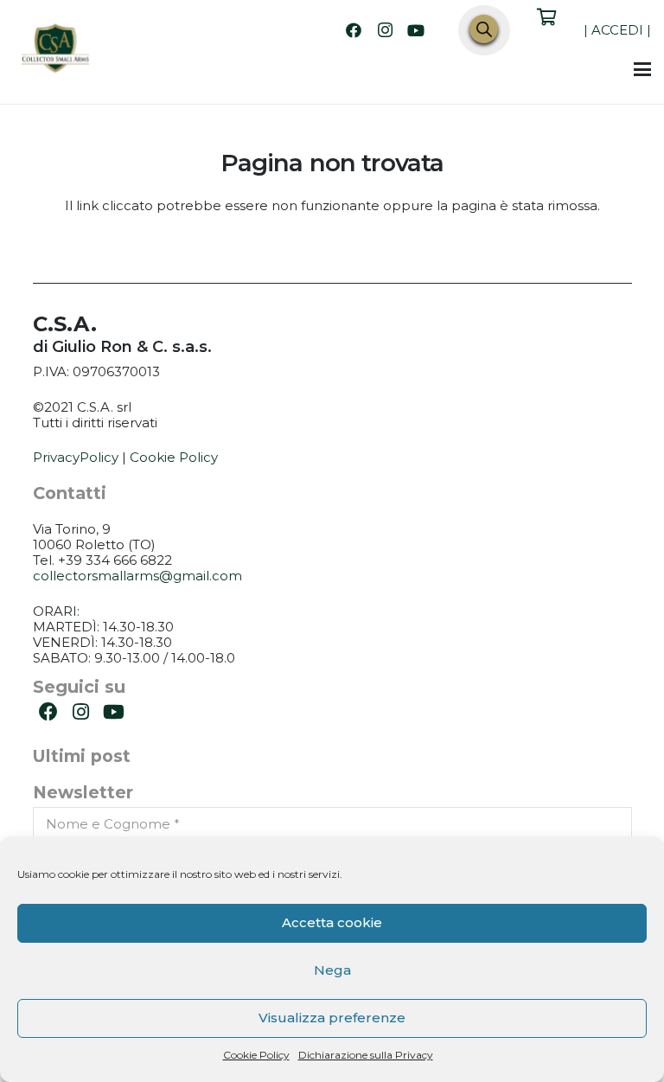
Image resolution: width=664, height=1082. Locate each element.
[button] (642, 69)
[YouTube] (415, 30)
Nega (332, 970)
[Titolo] (56, 50)
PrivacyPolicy (75, 457)
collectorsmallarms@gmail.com (137, 575)
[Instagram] (384, 30)
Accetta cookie (332, 922)
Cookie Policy (256, 1054)
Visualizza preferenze (332, 1017)
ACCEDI (617, 30)
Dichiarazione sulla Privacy (365, 1054)
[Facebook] (353, 30)
